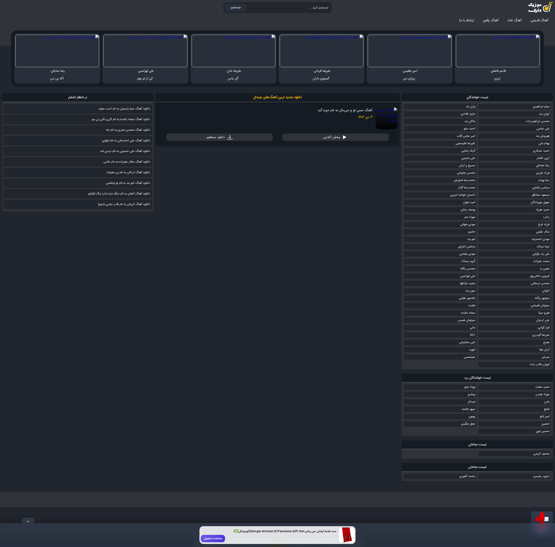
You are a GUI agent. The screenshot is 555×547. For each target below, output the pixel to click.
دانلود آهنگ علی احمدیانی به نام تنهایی (126, 140)
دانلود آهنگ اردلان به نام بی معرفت (128, 172)
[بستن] (28, 521)
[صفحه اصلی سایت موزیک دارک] (536, 7)
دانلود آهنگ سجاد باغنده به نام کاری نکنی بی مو (121, 119)
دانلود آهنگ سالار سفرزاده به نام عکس (126, 161)
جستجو (236, 7)
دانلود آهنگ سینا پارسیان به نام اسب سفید (124, 108)
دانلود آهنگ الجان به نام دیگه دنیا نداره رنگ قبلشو (119, 193)
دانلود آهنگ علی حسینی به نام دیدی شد (125, 151)
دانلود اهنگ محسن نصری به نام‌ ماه (128, 130)
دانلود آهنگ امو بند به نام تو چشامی (128, 183)
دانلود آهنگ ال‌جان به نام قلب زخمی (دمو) (124, 204)
